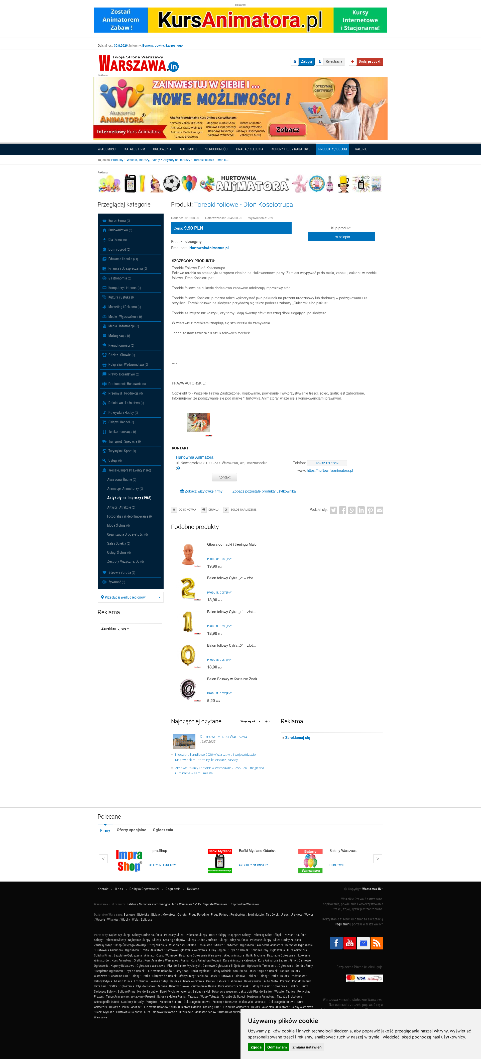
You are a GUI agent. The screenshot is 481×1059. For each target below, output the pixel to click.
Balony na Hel (201, 991)
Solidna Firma (102, 955)
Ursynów (296, 914)
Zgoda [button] (256, 1047)
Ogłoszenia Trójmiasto (261, 966)
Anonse (162, 986)
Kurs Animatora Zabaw (272, 960)
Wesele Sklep (159, 981)
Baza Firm (100, 986)
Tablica (284, 971)
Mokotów (169, 914)
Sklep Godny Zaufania (233, 940)
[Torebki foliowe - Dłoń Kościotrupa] (198, 422)
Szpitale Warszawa (215, 904)
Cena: (178, 228)
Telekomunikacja (122, 432)
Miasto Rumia (123, 981)
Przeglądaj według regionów (125, 597)
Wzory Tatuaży (209, 996)
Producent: (179, 247)
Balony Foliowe (179, 986)
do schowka (187, 509)
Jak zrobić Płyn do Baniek (255, 991)
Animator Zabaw (205, 1012)
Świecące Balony (104, 991)
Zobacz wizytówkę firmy (203, 491)
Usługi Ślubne (119, 552)
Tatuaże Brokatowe (289, 996)
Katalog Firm (135, 149)
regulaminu (343, 924)
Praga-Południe (199, 914)
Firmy (105, 830)
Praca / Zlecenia (250, 149)
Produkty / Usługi (332, 149)
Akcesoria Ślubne (121, 479)
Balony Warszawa (343, 850)
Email (379, 510)
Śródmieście (256, 914)
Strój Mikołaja (158, 945)
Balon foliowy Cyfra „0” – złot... (231, 645)
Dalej (377, 858)
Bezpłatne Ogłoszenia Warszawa (200, 955)
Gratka (138, 960)
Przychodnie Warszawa (245, 904)
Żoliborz (146, 919)
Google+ (351, 510)
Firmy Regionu (218, 950)
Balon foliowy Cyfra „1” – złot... (231, 611)
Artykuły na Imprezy (129, 497)
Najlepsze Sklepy (239, 935)
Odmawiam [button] (277, 1047)
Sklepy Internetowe (163, 865)
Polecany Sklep (174, 935)
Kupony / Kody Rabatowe (291, 149)
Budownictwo (120, 230)
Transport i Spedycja (125, 441)
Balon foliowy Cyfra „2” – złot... (231, 577)
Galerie (361, 149)
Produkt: (177, 241)
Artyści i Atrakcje (121, 507)
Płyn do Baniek (239, 950)
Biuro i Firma (119, 221)
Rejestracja (334, 61)
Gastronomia (119, 278)
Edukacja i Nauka (123, 259)
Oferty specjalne (131, 830)
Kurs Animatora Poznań (206, 960)
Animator (261, 1002)
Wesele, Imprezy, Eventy (129, 470)
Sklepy (156, 940)
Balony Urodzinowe (292, 976)
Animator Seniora (171, 1002)
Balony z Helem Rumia (171, 996)
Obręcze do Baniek (164, 976)
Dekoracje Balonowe (197, 1002)
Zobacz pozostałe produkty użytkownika (264, 491)
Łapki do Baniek (207, 976)
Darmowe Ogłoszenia (299, 945)
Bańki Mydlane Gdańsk (257, 850)
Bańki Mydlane (255, 955)
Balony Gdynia (103, 981)
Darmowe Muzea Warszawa (223, 736)
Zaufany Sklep (103, 945)
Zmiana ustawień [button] (307, 1047)
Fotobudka (141, 981)
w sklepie (342, 236)
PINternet (232, 945)
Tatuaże (193, 996)
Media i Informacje (123, 326)
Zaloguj (306, 61)
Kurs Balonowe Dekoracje (160, 1012)
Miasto (218, 945)
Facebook (342, 510)
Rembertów (237, 914)
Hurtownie (337, 865)
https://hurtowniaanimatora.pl (330, 470)
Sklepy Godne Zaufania (147, 935)
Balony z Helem (260, 986)
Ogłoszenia (162, 149)
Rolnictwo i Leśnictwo (126, 403)
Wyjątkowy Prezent (143, 996)
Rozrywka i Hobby (123, 413)
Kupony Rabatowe (122, 966)
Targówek (272, 914)
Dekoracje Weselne (224, 991)
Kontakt (224, 476)
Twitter (333, 510)
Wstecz (103, 858)
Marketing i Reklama (124, 307)
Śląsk (278, 935)
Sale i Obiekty (118, 543)
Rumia (185, 960)
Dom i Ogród (119, 249)
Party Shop (182, 971)
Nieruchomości (216, 149)
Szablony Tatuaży (132, 1002)
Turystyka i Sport (122, 451)
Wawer (308, 914)
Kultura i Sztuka (121, 297)
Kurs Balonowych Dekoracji (236, 1012)
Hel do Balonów (147, 991)
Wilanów (112, 919)
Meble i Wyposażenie (125, 317)
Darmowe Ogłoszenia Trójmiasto (224, 966)
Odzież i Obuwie (121, 355)
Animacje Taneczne (224, 1002)
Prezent (285, 981)
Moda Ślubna (118, 525)
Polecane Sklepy (196, 935)
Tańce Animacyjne (117, 996)
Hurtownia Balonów (159, 971)
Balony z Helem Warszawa (187, 981)
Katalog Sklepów (174, 940)
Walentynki (246, 1002)
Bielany (155, 914)
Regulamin (173, 889)
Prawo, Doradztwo (123, 374)
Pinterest (370, 510)
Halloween (235, 981)
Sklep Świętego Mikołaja (130, 945)
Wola (135, 919)
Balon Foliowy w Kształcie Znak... (233, 678)
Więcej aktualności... (257, 721)
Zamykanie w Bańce (203, 986)
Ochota (182, 914)
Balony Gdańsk (221, 971)
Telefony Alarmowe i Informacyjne (148, 904)
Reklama (193, 889)
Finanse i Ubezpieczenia (127, 268)
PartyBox (151, 1002)
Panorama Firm (119, 976)
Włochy (125, 919)
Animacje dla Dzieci (106, 1002)
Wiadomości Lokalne (182, 945)
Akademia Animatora (270, 945)
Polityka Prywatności (144, 889)
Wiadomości (107, 149)
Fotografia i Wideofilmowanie (130, 516)
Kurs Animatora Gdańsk (233, 986)
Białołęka (143, 914)
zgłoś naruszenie (244, 509)
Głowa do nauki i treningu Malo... (233, 544)
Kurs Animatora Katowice (239, 960)
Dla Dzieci (117, 240)
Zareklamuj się (297, 737)
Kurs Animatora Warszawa (161, 960)
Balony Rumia (253, 981)
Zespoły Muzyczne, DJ (125, 561)
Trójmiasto (205, 945)
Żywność (116, 582)
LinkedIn (361, 510)
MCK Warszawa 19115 (186, 904)
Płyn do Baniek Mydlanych (183, 966)
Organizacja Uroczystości (127, 534)
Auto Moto (188, 149)
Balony (135, 976)
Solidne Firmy (259, 950)
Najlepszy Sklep (119, 935)
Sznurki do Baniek (244, 971)
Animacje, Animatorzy (125, 489)
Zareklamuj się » (115, 628)
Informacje (186, 1012)
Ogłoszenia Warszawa (151, 966)
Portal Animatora (152, 950)
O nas (119, 889)
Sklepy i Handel (121, 422)
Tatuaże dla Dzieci (233, 996)
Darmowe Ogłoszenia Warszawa (186, 950)
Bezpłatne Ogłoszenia (128, 955)
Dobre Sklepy (217, 935)
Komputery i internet (124, 288)
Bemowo (129, 914)
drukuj (213, 509)
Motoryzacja (119, 336)
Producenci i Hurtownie (127, 384)
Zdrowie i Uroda (121, 572)
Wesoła (100, 919)
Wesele (279, 991)
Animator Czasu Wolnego (160, 955)
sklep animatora (233, 955)
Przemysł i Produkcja (125, 393)
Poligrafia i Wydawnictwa (128, 364)
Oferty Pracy (186, 976)
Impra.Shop (158, 850)
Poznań (288, 935)
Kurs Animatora (297, 950)
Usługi (115, 460)
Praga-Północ (219, 914)
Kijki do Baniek (268, 971)
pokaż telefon (327, 463)
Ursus (285, 914)
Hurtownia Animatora (109, 950)
